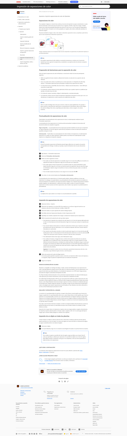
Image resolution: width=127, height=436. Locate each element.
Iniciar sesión (106, 1)
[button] (101, 2)
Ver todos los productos (39, 414)
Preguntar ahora (49, 398)
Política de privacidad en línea (54, 363)
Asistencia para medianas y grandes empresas (81, 412)
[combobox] (94, 6)
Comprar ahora (74, 1)
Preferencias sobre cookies (89, 433)
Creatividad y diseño (26, 1)
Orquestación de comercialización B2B (41, 412)
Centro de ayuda (76, 405)
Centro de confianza (96, 419)
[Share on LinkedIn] (65, 382)
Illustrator (22, 11)
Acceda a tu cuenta (96, 405)
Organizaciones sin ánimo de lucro (59, 407)
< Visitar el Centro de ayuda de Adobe (26, 387)
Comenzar (72, 398)
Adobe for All (95, 423)
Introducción (22, 392)
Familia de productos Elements (21, 417)
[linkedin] (36, 433)
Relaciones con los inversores (97, 416)
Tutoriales (22, 395)
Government (56, 408)
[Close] (83, 433)
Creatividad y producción (39, 410)
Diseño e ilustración (19, 410)
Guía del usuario (23, 393)
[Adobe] (18, 2)
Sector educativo (57, 405)
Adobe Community (76, 408)
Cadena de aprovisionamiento (97, 417)
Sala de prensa (95, 412)
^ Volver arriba (107, 388)
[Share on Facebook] (59, 382)
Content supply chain (38, 407)
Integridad (94, 421)
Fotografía (17, 408)
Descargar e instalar (76, 407)
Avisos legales (42, 363)
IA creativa (17, 406)
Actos (94, 410)
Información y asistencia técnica (25, 390)
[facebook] (29, 433)
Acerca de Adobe (95, 407)
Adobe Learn (75, 410)
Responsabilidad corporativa (97, 414)
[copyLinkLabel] (68, 382)
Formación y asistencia (62, 1)
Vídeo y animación (19, 412)
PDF (16, 413)
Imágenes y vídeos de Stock (20, 419)
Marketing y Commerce (50, 1)
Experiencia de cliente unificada (40, 408)
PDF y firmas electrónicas (38, 1)
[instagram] (32, 433)
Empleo (94, 408)
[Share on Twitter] (62, 382)
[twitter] (34, 433)
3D (16, 415)
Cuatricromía (45, 352)
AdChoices (109, 433)
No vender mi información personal (100, 433)
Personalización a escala (39, 405)
